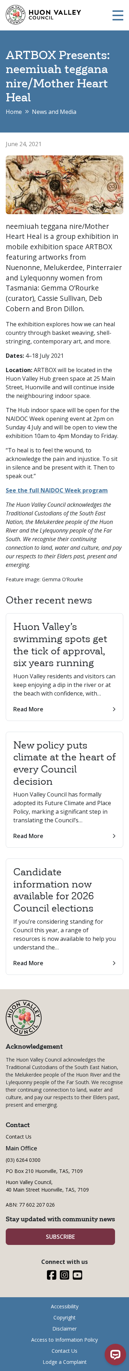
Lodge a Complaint (65, 1361)
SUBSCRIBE (60, 1237)
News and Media (54, 112)
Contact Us (19, 1136)
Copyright (64, 1317)
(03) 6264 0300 (23, 1159)
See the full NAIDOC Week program (57, 490)
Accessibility (64, 1306)
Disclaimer (64, 1328)
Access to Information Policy (64, 1339)
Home (14, 112)
